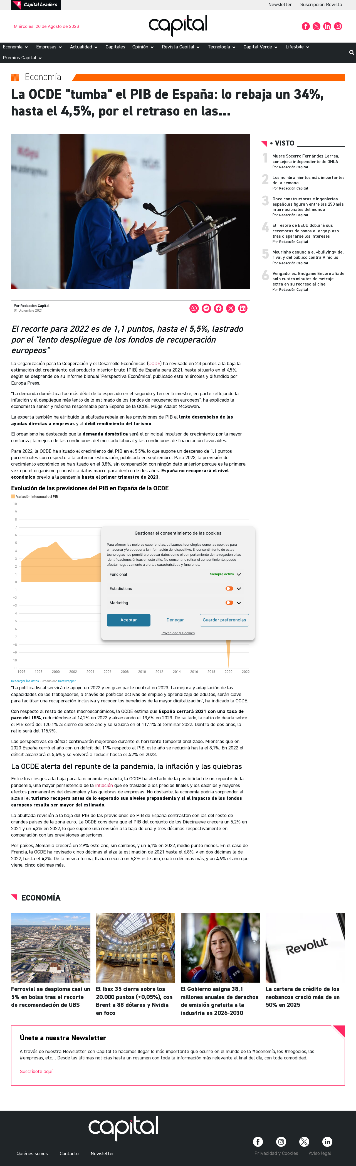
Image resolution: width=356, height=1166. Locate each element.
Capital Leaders (40, 4)
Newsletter (280, 4)
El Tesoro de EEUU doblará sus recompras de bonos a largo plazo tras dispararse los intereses (306, 230)
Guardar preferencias (224, 620)
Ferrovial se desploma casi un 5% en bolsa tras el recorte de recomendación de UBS (50, 997)
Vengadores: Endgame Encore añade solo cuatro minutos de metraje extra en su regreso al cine (308, 279)
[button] (16, 47)
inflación (104, 785)
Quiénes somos (32, 1153)
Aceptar (128, 620)
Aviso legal (320, 1153)
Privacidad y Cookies (178, 633)
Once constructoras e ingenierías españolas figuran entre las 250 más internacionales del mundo (308, 204)
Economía (41, 898)
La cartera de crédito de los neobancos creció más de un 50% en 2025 (303, 997)
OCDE (154, 363)
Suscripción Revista (321, 4)
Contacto (69, 1153)
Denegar (175, 620)
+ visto (282, 143)
